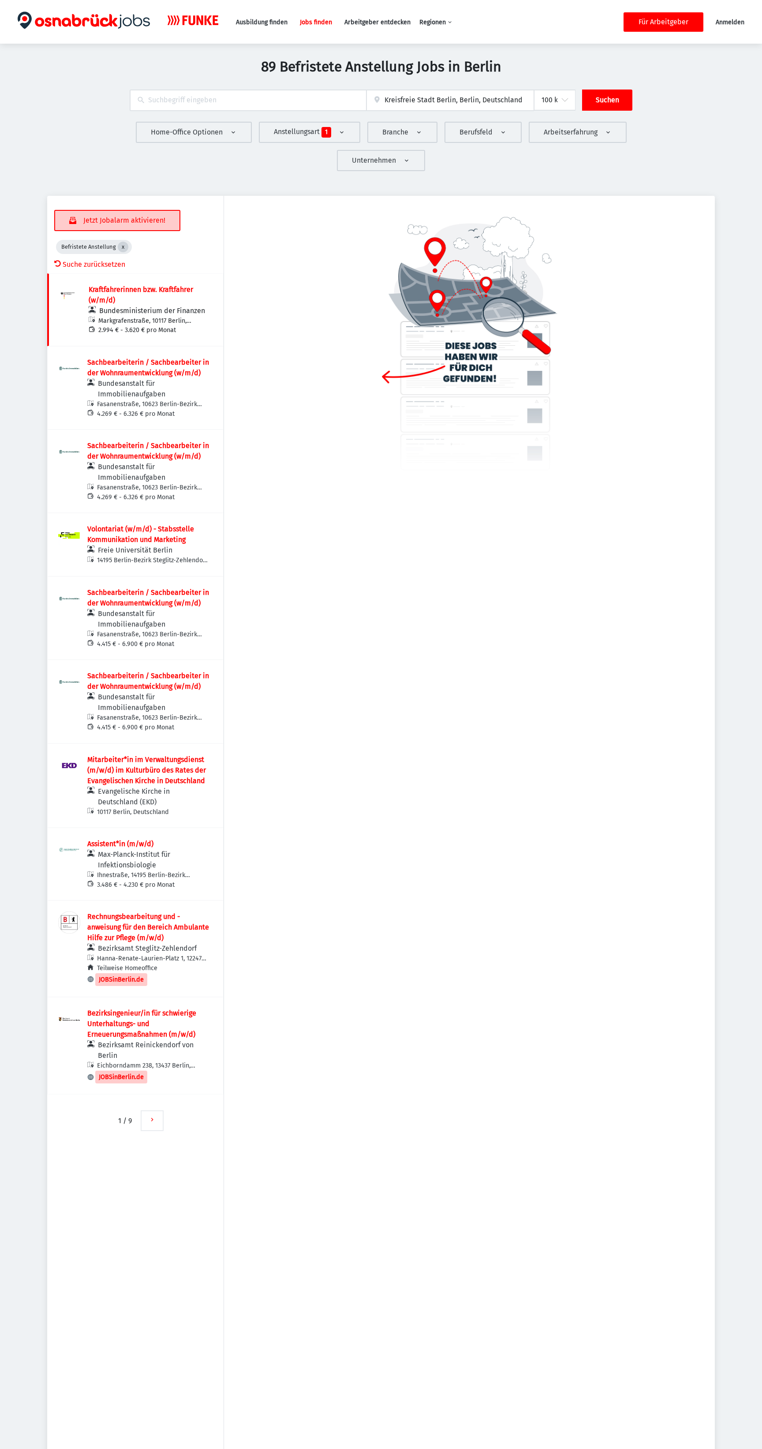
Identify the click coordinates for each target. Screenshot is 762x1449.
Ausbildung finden (262, 22)
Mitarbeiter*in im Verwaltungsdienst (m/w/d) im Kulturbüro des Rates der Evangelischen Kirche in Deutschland (146, 770)
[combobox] (248, 100)
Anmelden (730, 22)
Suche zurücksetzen (94, 264)
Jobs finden (316, 22)
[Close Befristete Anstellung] (123, 247)
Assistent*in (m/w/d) (120, 844)
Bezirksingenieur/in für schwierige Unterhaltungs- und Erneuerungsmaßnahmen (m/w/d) (141, 1023)
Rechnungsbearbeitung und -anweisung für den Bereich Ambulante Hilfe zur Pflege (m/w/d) (148, 927)
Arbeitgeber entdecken (377, 22)
